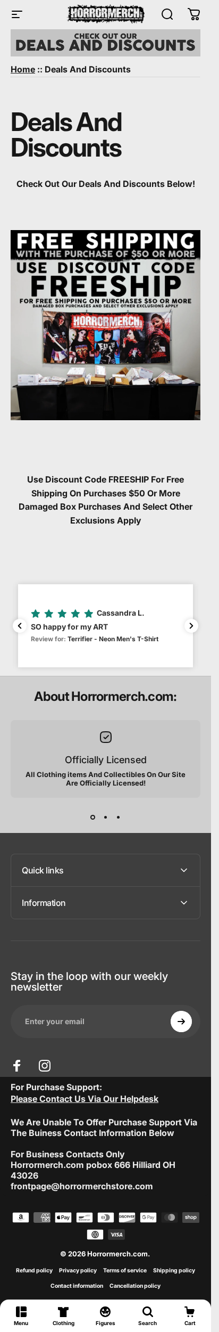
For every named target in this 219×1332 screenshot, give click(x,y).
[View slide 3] (118, 817)
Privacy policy (78, 1270)
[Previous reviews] (20, 626)
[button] (105, 625)
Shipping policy (174, 1270)
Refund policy (34, 1270)
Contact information (76, 1285)
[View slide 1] (93, 817)
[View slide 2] (105, 817)
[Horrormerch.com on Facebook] (17, 1065)
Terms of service (125, 1270)
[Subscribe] (181, 1021)
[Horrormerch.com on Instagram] (44, 1065)
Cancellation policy (135, 1285)
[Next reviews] (191, 626)
